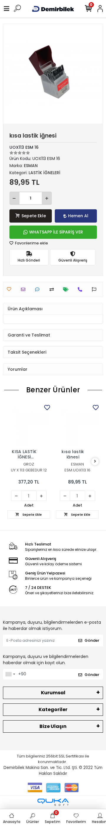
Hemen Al (78, 216)
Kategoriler (53, 709)
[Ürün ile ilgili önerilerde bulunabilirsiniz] (95, 289)
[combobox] (10, 674)
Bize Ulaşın (53, 726)
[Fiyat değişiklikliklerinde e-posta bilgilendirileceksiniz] (67, 289)
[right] (95, 461)
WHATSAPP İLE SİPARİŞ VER (56, 232)
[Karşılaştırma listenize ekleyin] (53, 289)
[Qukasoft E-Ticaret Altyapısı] (53, 802)
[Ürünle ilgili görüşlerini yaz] (39, 289)
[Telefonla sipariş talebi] (81, 289)
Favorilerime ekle (31, 243)
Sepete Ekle (33, 216)
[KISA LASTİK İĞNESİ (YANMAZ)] (28, 424)
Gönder (92, 640)
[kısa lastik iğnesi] (77, 424)
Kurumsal (53, 692)
